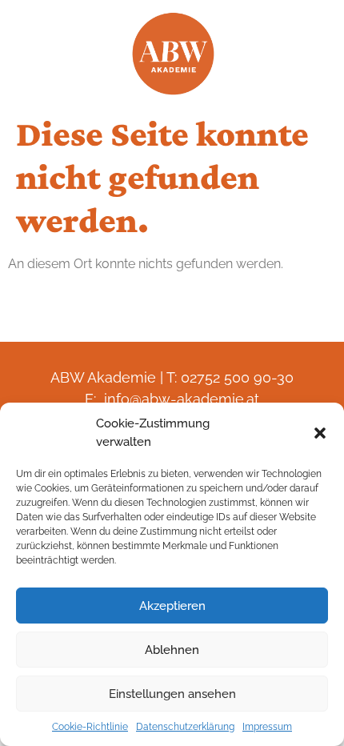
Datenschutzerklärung (185, 726)
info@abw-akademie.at (181, 399)
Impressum (267, 726)
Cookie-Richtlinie (90, 726)
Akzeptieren (172, 606)
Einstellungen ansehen (172, 694)
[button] (320, 433)
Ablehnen (172, 650)
